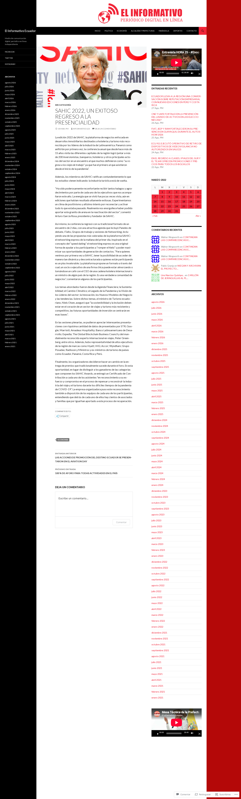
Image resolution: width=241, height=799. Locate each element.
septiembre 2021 (160, 650)
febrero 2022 (158, 620)
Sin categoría (63, 105)
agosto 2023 (157, 514)
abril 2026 (156, 325)
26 (191, 206)
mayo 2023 (157, 532)
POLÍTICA (109, 31)
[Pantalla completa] (198, 73)
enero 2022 (157, 626)
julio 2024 (156, 449)
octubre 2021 (158, 644)
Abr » (198, 215)
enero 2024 (157, 485)
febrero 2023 (158, 550)
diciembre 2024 (159, 420)
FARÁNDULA (164, 31)
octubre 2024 (158, 431)
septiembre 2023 (160, 508)
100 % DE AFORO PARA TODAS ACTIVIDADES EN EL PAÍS (86, 471)
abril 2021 (156, 679)
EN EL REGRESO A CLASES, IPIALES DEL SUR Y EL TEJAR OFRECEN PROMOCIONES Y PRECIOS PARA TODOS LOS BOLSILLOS (176, 161)
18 (183, 201)
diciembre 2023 (159, 490)
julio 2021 (156, 662)
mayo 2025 (157, 390)
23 (169, 206)
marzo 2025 (157, 402)
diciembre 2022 (159, 561)
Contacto (192, 31)
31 (176, 211)
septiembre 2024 (160, 437)
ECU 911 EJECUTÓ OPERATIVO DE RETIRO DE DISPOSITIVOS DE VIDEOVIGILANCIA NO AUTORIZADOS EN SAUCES (176, 146)
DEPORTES (177, 31)
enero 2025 (157, 414)
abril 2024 (156, 467)
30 (169, 211)
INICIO (97, 31)
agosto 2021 (157, 656)
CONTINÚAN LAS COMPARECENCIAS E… (179, 238)
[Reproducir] (156, 73)
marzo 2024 (157, 473)
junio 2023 (156, 526)
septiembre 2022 (160, 579)
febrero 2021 (158, 691)
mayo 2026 (157, 319)
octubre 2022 (158, 573)
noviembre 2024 (159, 426)
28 (155, 211)
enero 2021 (157, 697)
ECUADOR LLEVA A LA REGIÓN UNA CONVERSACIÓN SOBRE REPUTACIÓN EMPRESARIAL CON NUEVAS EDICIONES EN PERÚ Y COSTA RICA (176, 100)
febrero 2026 (158, 337)
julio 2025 (156, 378)
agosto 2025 (157, 372)
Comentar (121, 522)
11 (183, 196)
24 (176, 206)
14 (155, 201)
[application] (176, 63)
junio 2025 (156, 384)
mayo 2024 (157, 461)
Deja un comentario (105, 128)
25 (183, 206)
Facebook (10, 52)
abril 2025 (156, 396)
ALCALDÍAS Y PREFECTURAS (142, 31)
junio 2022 (156, 597)
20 (198, 201)
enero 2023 (157, 555)
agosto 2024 (157, 443)
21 (155, 206)
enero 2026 (157, 343)
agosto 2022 (157, 585)
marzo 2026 (157, 331)
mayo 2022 (157, 603)
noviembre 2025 (159, 355)
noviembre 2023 (159, 496)
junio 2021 (156, 668)
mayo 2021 (157, 674)
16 (169, 201)
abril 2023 (156, 538)
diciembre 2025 (159, 349)
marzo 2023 (157, 544)
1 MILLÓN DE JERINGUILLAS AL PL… (179, 277)
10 (176, 196)
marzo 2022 (157, 614)
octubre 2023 (158, 502)
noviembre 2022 (159, 567)
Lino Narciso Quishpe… (172, 275)
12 (191, 196)
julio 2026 (156, 307)
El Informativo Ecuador (20, 31)
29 (162, 211)
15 (162, 201)
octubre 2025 (158, 361)
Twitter (9, 58)
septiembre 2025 (160, 366)
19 (191, 201)
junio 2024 (156, 455)
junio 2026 (156, 313)
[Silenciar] (193, 73)
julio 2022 (156, 591)
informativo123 (81, 128)
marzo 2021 (157, 685)
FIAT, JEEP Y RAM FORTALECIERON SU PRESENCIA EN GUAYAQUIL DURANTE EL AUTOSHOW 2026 (176, 131)
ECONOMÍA (122, 31)
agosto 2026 (157, 302)
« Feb (155, 215)
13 (198, 196)
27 (198, 206)
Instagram (10, 64)
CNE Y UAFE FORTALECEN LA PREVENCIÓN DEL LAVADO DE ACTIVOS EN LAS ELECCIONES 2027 (175, 117)
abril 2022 (156, 609)
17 (176, 201)
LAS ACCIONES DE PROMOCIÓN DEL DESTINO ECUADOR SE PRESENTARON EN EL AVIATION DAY (93, 457)
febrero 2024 (158, 479)
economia (63, 440)
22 (162, 206)
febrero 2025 (158, 408)
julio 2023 (156, 520)
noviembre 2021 (159, 638)
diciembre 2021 (159, 632)
